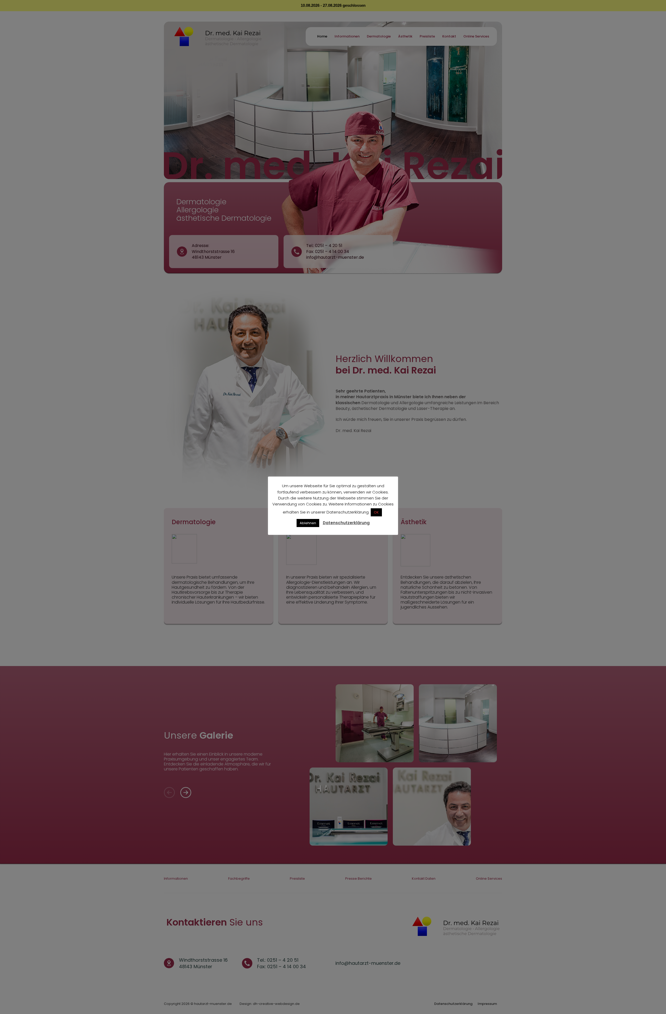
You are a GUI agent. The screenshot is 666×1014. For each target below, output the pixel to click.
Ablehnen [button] (308, 523)
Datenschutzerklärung (346, 522)
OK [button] (376, 512)
